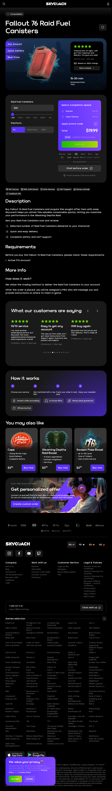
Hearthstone (32, 678)
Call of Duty (94, 638)
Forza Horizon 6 (12, 673)
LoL (48, 681)
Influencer (36, 577)
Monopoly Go (32, 686)
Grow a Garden (12, 675)
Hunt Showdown (96, 678)
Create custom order (25, 504)
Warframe (30, 731)
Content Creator (39, 575)
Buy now (28, 467)
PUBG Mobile (52, 699)
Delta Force (10, 653)
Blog (7, 569)
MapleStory (94, 681)
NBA (7, 691)
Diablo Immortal (12, 657)
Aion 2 (91, 623)
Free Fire (30, 673)
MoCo (7, 686)
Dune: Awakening (12, 662)
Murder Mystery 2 (96, 686)
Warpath (92, 731)
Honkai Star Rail (75, 678)
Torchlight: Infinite (76, 726)
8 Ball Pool (9, 623)
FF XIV (8, 670)
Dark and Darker (12, 645)
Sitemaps (62, 569)
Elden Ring (51, 662)
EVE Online (31, 667)
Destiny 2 (30, 653)
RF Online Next (53, 709)
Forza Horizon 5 (96, 670)
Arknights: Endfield (34, 633)
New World (51, 691)
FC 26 (70, 667)
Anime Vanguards (54, 628)
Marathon (9, 684)
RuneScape (31, 711)
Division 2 (30, 657)
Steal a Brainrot (96, 716)
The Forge (30, 726)
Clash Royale (53, 643)
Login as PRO (63, 566)
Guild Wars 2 (94, 675)
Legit (7, 583)
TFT (48, 721)
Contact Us (10, 572)
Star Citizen (52, 716)
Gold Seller (36, 569)
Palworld (50, 696)
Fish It (50, 670)
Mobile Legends (96, 684)
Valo (7, 731)
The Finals (93, 721)
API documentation (14, 575)
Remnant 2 (31, 709)
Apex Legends (74, 628)
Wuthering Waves (34, 744)
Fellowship (93, 667)
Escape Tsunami (12, 667)
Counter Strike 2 (75, 643)
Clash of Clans (32, 643)
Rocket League (12, 711)
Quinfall (8, 704)
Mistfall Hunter (74, 684)
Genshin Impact (75, 673)
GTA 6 (70, 675)
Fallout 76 (51, 667)
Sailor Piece (10, 716)
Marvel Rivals (32, 684)
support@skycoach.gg (19, 609)
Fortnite (71, 670)
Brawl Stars (73, 638)
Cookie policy (89, 591)
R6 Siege (30, 704)
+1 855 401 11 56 (16, 606)
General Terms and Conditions (92, 568)
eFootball (30, 662)
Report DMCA (90, 594)
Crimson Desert (96, 643)
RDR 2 (91, 704)
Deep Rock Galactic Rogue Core (96, 647)
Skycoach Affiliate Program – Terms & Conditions (92, 583)
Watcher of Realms (14, 736)
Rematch (9, 709)
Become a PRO (11, 577)
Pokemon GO (11, 699)
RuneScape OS (74, 711)
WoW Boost (94, 736)
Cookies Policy (24, 772)
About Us (9, 566)
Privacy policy (90, 588)
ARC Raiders (94, 628)
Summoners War (12, 721)
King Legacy (10, 681)
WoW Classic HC (33, 739)
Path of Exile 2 (95, 696)
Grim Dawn (93, 673)
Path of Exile (73, 696)
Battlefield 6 (53, 633)
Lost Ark (71, 681)
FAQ (59, 575)
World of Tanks (74, 736)
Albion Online (11, 628)
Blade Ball (9, 638)
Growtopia (51, 675)
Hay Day (9, 678)
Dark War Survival (33, 645)
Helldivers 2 (52, 678)
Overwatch (10, 696)
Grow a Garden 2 (33, 675)
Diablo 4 (92, 653)
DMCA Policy (89, 597)
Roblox (71, 709)
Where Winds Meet (34, 736)
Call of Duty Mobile (13, 643)
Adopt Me (72, 623)
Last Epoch (31, 681)
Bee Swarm (73, 633)
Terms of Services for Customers (93, 577)
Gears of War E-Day (56, 673)
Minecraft (51, 684)
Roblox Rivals (94, 709)
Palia (28, 696)
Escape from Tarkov (97, 662)
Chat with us (89, 607)
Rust (91, 711)
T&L (28, 721)
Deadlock (72, 645)
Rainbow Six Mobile (76, 704)
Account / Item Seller (41, 572)
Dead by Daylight (54, 645)
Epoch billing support (67, 572)
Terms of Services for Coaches (93, 572)
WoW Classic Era (12, 739)
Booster (35, 566)
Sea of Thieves (33, 716)
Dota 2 (71, 657)
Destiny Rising (53, 653)
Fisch (28, 670)
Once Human (73, 691)
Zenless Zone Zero (55, 744)
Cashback (9, 580)
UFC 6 (91, 726)
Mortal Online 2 (74, 686)
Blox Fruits (30, 638)
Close (29, 779)
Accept (15, 779)
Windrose (51, 736)
